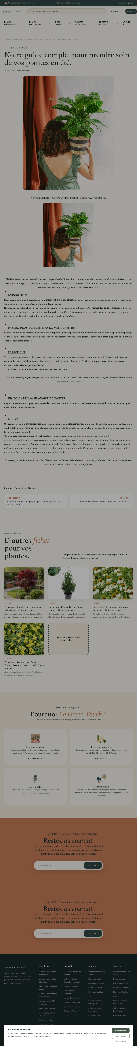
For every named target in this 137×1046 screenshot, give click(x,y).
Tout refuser (121, 1036)
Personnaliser (121, 1042)
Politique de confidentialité (39, 1036)
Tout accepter (121, 1030)
